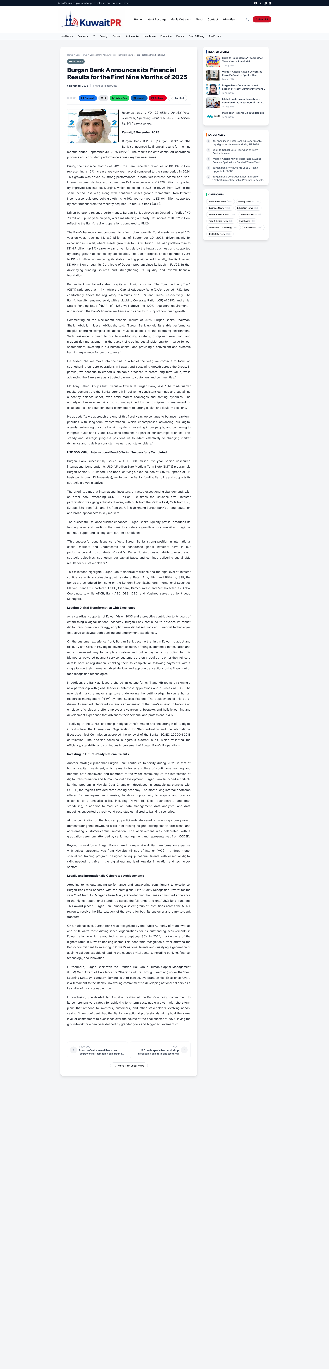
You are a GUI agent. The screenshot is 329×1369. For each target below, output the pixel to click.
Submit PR (262, 19)
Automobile (132, 36)
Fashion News (251, 214)
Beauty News (248, 201)
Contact (213, 19)
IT (94, 36)
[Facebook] (255, 3)
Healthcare (149, 36)
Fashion (116, 36)
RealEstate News (220, 234)
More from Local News (131, 1065)
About (199, 19)
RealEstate (215, 36)
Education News (248, 208)
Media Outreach (180, 19)
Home (138, 19)
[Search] (247, 19)
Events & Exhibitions (222, 214)
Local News (66, 36)
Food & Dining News (221, 221)
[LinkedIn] (270, 3)
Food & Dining (196, 36)
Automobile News (221, 201)
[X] (260, 3)
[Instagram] (265, 3)
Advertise (228, 19)
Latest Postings (156, 19)
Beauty (104, 36)
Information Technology (224, 227)
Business (83, 36)
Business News (220, 208)
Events (180, 36)
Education (166, 36)
